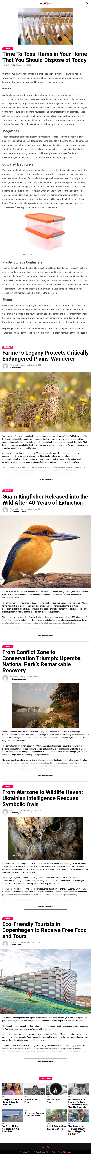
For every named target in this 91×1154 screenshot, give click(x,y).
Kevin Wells (16, 945)
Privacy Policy (51, 1152)
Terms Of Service (64, 1152)
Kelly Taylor (11, 65)
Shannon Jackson (19, 511)
